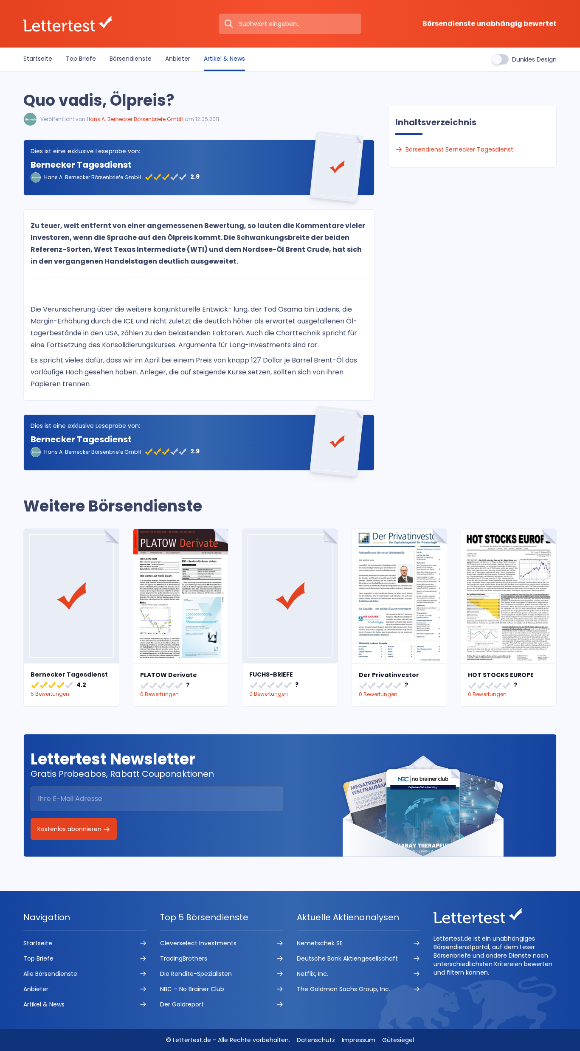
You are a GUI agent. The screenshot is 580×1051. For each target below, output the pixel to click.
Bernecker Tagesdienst (81, 165)
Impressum (358, 1040)
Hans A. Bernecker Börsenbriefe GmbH (135, 119)
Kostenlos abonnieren (70, 829)
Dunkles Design (534, 59)
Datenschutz (316, 1040)
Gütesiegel (398, 1040)
